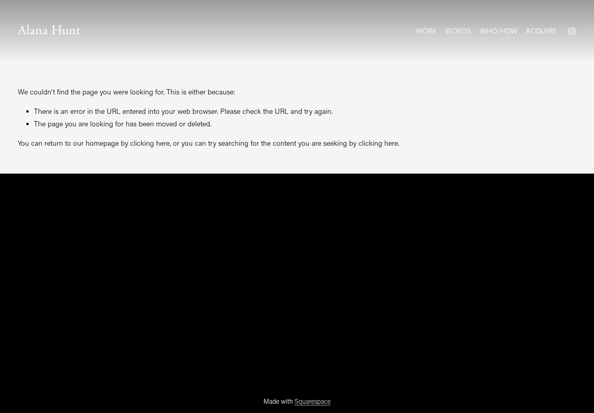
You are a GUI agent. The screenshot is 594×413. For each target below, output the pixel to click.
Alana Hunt (49, 30)
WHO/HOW (499, 31)
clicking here (150, 143)
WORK (426, 31)
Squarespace (313, 401)
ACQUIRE (541, 31)
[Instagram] (571, 31)
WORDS (458, 31)
